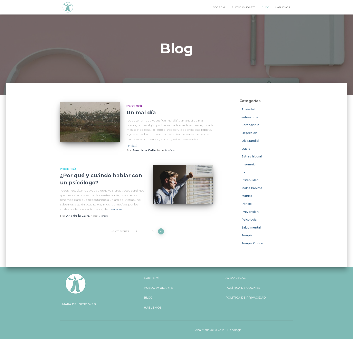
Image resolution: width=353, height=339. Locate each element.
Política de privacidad (246, 297)
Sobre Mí (151, 278)
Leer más (115, 209)
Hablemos (282, 7)
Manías (246, 196)
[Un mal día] (90, 122)
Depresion (249, 133)
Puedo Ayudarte (158, 288)
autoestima (249, 117)
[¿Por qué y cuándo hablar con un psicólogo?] (183, 184)
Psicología (134, 106)
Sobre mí (219, 7)
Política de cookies (243, 288)
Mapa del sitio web (79, 304)
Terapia (246, 235)
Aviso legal (236, 278)
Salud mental (251, 227)
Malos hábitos (251, 188)
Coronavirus (250, 125)
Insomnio (248, 164)
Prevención (250, 212)
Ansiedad (248, 109)
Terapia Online (252, 243)
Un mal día (141, 112)
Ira (243, 172)
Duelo (245, 149)
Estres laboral (251, 156)
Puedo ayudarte (244, 7)
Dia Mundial (250, 141)
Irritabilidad (249, 180)
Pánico (246, 204)
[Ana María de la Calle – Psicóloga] (67, 7)
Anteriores (121, 231)
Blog (265, 7)
